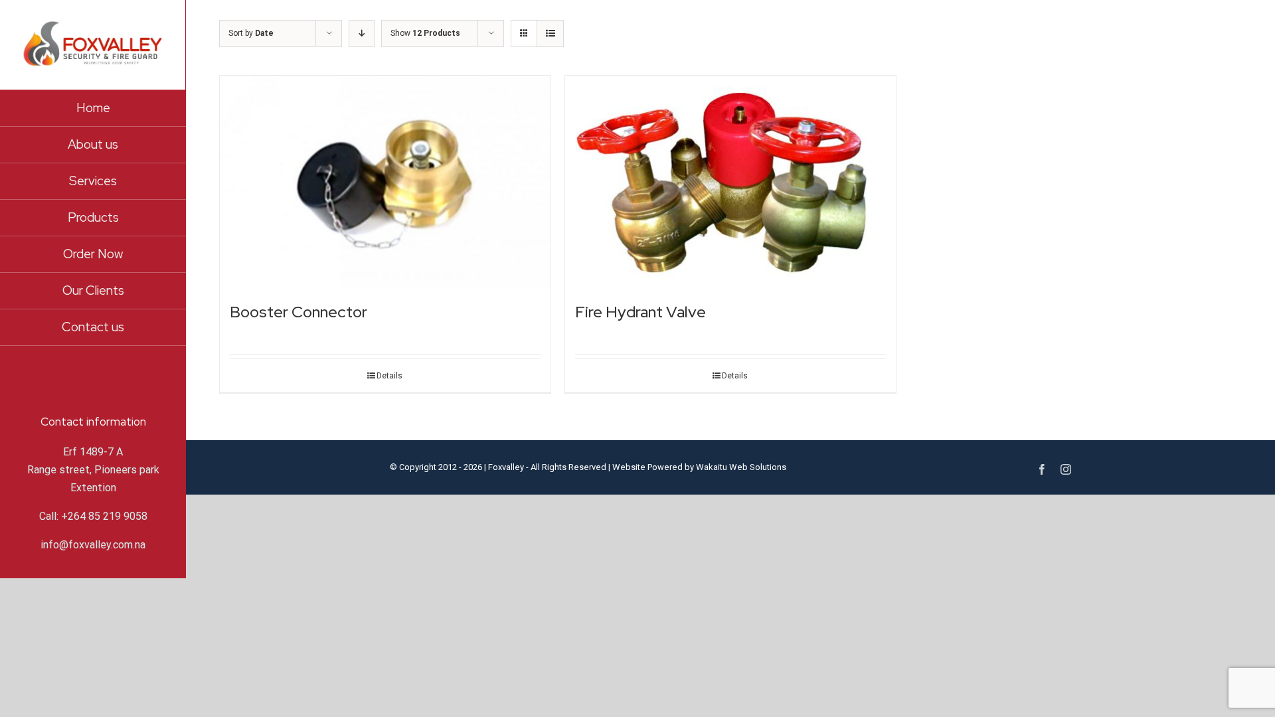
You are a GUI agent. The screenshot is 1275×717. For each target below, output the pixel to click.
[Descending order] (362, 33)
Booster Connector (298, 311)
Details (389, 375)
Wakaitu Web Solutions (741, 467)
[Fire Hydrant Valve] (730, 182)
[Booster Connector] (385, 182)
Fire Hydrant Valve (640, 311)
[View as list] (550, 33)
